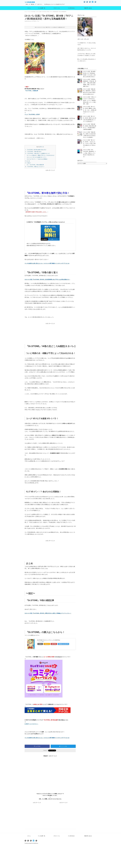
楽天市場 (54, 644)
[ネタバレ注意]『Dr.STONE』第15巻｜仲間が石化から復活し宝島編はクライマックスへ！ (48, 613)
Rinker (43, 641)
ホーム (84, 2)
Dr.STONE (34, 21)
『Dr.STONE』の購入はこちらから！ (35, 166)
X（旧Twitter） (92, 2)
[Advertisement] (50, 180)
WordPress (35, 843)
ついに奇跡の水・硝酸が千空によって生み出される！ (41, 155)
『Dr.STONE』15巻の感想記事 (35, 164)
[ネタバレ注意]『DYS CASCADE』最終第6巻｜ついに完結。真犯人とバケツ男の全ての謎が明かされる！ (89, 153)
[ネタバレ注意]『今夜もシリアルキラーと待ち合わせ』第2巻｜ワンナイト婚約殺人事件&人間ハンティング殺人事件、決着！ (89, 100)
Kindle (40, 644)
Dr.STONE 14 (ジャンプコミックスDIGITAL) (48, 640)
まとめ (27, 161)
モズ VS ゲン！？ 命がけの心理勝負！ (37, 159)
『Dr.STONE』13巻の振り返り (33, 151)
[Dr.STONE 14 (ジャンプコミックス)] (35, 58)
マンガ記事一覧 (87, 2)
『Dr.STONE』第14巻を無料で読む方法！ (36, 149)
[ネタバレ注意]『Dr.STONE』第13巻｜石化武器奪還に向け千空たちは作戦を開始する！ (47, 279)
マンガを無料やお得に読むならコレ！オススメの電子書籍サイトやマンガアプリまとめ (47, 263)
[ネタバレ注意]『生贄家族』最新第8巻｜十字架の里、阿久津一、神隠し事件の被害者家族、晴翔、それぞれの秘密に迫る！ (89, 83)
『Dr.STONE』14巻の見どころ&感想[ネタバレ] (37, 153)
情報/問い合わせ (95, 2)
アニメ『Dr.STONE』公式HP (32, 114)
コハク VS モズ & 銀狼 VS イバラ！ (37, 157)
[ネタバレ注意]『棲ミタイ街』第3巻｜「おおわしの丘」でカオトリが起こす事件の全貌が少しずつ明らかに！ (89, 143)
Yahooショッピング (63, 644)
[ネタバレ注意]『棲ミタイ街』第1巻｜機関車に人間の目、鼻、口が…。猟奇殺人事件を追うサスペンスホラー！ (89, 110)
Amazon (47, 644)
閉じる (41, 146)
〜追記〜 (28, 162)
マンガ (37, 21)
